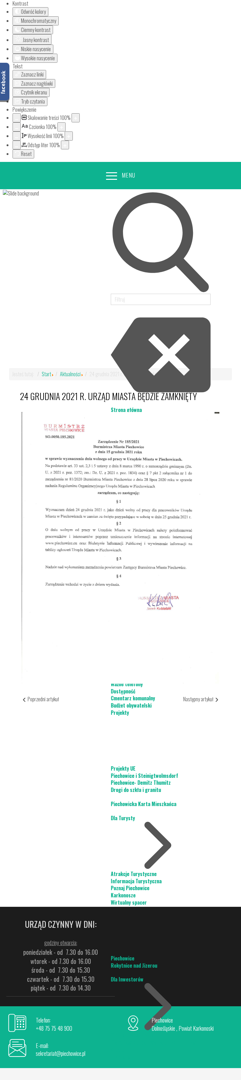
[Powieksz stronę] (76, 117)
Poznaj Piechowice (130, 888)
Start (46, 374)
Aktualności (70, 374)
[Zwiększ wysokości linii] (69, 136)
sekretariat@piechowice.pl (60, 1053)
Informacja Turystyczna (136, 881)
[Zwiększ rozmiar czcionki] (61, 126)
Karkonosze (123, 895)
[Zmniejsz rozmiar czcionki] (17, 126)
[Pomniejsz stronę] (17, 117)
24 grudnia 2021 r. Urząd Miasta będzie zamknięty (108, 396)
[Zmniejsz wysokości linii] (17, 136)
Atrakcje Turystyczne (134, 874)
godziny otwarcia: (60, 942)
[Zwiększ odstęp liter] (65, 145)
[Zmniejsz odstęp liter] (17, 145)
